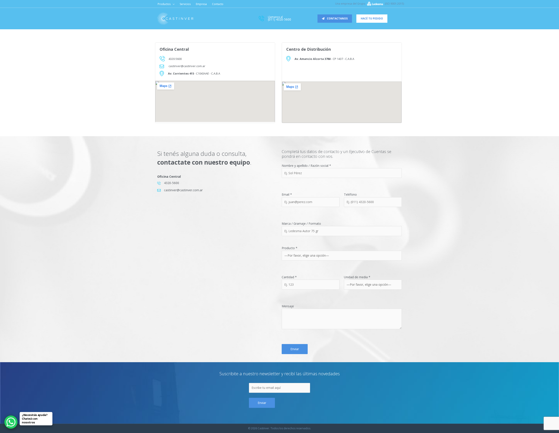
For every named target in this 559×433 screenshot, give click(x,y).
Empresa (201, 4)
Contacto (217, 4)
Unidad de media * (357, 277)
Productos (164, 4)
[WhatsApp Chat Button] (10, 422)
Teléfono (350, 194)
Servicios (185, 4)
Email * (287, 194)
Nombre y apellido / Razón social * (306, 165)
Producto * (289, 248)
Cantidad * (289, 277)
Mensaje (288, 306)
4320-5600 (175, 59)
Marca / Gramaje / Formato (301, 223)
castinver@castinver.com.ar (187, 66)
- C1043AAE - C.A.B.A (194, 73)
